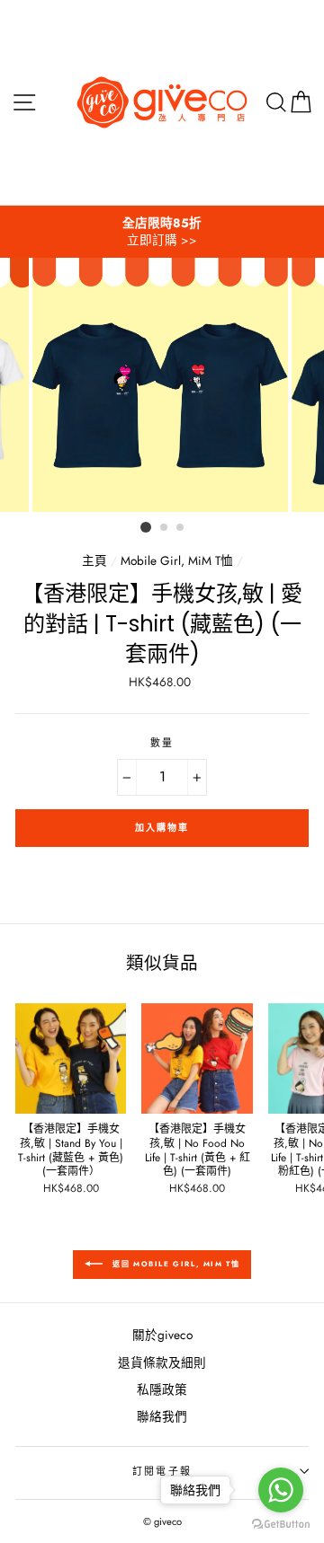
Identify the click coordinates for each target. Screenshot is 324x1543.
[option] (162, 232)
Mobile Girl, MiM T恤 (177, 560)
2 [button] (164, 528)
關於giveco (162, 1335)
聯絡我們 (162, 1416)
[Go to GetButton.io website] (281, 1524)
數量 (162, 743)
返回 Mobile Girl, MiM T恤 (175, 1263)
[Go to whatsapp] (280, 1490)
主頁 (94, 560)
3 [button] (180, 528)
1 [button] (145, 527)
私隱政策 (162, 1389)
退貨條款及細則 (162, 1362)
